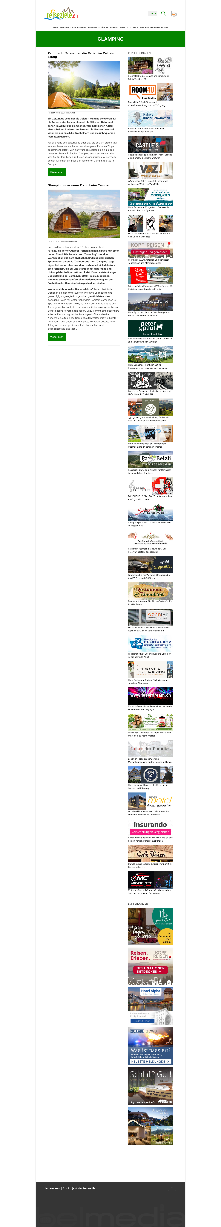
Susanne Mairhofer (69, 241)
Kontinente (94, 28)
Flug (129, 28)
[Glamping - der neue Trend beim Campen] (84, 214)
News (55, 28)
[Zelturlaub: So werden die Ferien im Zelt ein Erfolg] (84, 85)
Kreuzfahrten (152, 28)
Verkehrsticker (68, 28)
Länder (104, 28)
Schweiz (114, 28)
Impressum (52, 1188)
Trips (122, 28)
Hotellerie (138, 28)
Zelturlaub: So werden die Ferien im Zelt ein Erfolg (81, 55)
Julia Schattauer (68, 113)
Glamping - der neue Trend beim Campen (79, 185)
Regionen (81, 28)
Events (164, 28)
